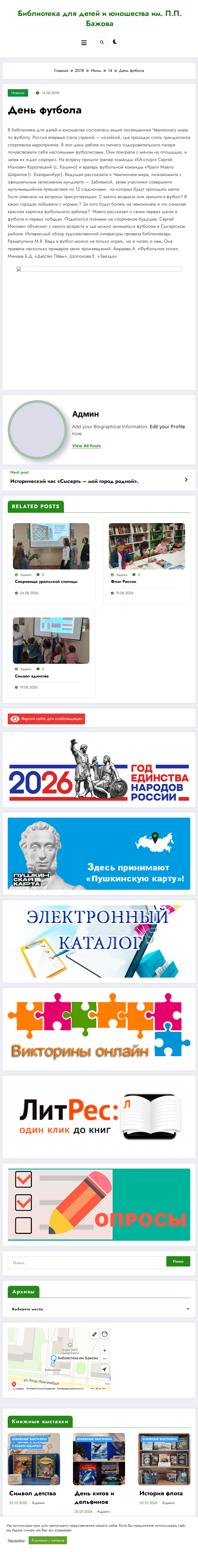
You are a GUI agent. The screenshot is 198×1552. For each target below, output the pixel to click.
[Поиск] (101, 42)
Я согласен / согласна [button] (48, 1540)
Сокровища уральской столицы (46, 581)
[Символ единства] (51, 640)
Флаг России (123, 581)
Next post (19, 472)
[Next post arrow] (186, 480)
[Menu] (84, 42)
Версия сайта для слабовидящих (51, 719)
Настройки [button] (16, 1540)
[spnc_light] (115, 42)
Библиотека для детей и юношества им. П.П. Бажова (100, 18)
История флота (96, 1493)
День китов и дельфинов (29, 1497)
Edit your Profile (167, 426)
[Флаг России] (147, 546)
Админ (85, 413)
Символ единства (32, 676)
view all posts (86, 445)
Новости (17, 92)
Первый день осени (160, 1497)
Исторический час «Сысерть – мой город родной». (74, 481)
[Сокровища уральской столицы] (51, 546)
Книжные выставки (29, 1439)
